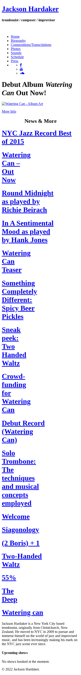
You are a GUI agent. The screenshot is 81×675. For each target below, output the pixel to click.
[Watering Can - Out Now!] (22, 104)
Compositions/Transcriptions (31, 45)
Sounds (16, 53)
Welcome (16, 516)
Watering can (22, 612)
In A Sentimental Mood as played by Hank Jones (28, 231)
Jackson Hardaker (30, 9)
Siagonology (20, 529)
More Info (9, 111)
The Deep (9, 595)
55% (9, 577)
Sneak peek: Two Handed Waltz (14, 346)
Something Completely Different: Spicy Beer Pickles (19, 300)
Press (14, 61)
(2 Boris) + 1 (21, 543)
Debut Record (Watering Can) (23, 431)
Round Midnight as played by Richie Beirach (28, 201)
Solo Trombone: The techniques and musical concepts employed (20, 478)
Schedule (17, 57)
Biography (18, 41)
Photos (15, 49)
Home (15, 36)
